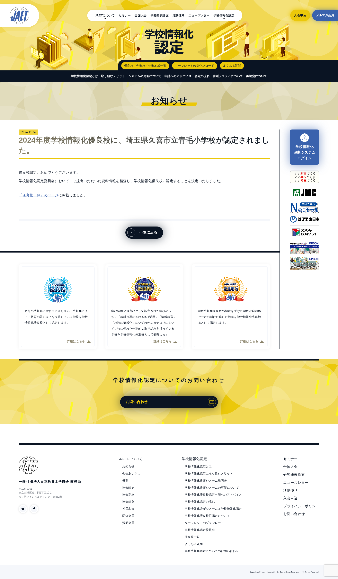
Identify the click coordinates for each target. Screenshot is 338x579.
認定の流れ (202, 76)
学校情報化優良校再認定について (207, 515)
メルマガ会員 (325, 15)
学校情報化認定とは (84, 76)
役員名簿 (128, 508)
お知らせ (128, 466)
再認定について (256, 76)
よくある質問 (232, 65)
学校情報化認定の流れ (200, 501)
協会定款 (128, 494)
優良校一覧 (192, 537)
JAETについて (105, 15)
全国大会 (141, 15)
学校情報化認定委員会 (200, 529)
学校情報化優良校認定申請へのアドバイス (213, 494)
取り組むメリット (113, 76)
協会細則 (128, 501)
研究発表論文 (160, 15)
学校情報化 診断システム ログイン (304, 152)
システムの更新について (144, 76)
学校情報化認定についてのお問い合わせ (212, 551)
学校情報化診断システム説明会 (206, 480)
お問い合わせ (136, 402)
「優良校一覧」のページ (38, 195)
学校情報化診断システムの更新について (212, 487)
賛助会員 (128, 522)
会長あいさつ (131, 473)
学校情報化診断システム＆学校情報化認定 (213, 508)
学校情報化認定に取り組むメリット (209, 473)
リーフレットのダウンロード (194, 65)
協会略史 (128, 487)
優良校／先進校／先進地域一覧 (145, 65)
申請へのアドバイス (178, 76)
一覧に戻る (148, 232)
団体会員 (128, 515)
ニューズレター (198, 15)
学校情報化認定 (224, 15)
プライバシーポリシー (301, 506)
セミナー (125, 15)
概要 (125, 480)
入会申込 (300, 15)
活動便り (179, 15)
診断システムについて (228, 76)
